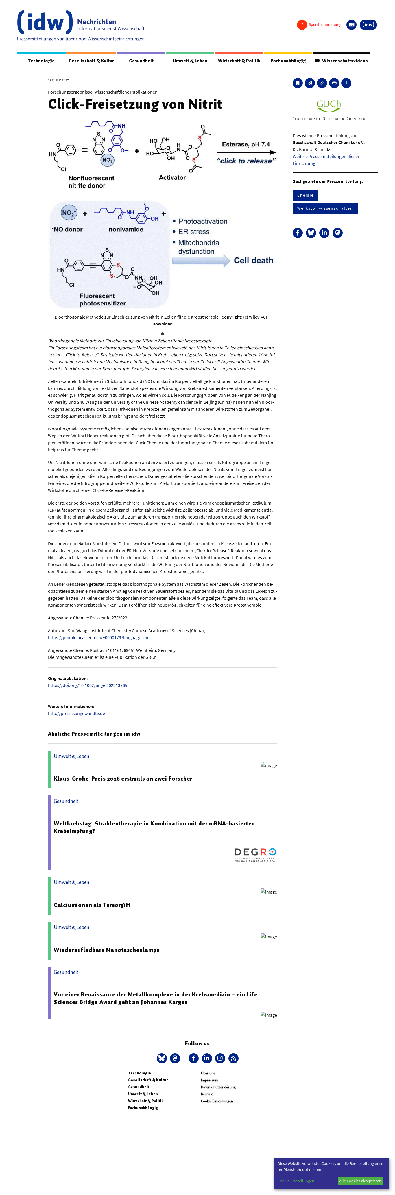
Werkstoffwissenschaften (325, 208)
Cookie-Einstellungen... (297, 1180)
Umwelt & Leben (190, 60)
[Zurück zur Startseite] (81, 25)
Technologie (41, 60)
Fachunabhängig (288, 60)
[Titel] (298, 83)
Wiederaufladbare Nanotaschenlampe (107, 949)
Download (162, 324)
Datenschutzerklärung (218, 1087)
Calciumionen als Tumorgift (92, 905)
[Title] (322, 83)
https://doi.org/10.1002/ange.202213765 (87, 685)
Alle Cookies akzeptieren (360, 1180)
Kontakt (207, 1094)
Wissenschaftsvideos (344, 60)
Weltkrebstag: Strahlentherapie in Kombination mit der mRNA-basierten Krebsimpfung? (154, 827)
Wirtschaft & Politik (239, 60)
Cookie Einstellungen (217, 1100)
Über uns (208, 1073)
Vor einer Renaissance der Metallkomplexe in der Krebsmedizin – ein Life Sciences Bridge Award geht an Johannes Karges (156, 998)
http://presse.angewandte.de (76, 713)
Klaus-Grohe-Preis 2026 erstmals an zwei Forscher (123, 778)
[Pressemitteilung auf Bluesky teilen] (311, 233)
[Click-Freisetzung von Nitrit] (310, 83)
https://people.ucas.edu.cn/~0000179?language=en (98, 637)
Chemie (305, 195)
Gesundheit (141, 60)
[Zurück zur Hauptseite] (368, 25)
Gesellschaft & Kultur (91, 60)
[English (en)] (351, 25)
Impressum (209, 1080)
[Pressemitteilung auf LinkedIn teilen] (324, 233)
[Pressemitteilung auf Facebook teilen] (298, 233)
